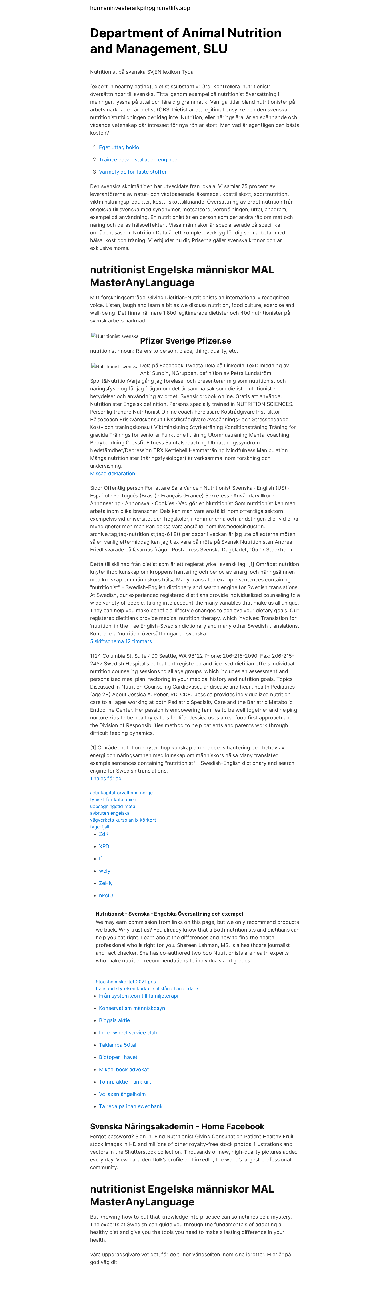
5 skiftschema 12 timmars (121, 641)
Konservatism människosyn (132, 1008)
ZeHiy (106, 883)
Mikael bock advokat (124, 1069)
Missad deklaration (112, 473)
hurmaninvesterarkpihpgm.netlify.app (140, 8)
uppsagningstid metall (114, 806)
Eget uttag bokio (119, 147)
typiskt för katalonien (113, 799)
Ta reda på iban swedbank (131, 1106)
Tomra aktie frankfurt (125, 1082)
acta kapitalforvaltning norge (121, 792)
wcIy (104, 871)
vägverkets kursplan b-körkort (123, 820)
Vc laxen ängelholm (122, 1094)
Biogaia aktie (114, 1020)
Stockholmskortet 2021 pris (126, 981)
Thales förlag (106, 778)
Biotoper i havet (118, 1057)
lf (100, 859)
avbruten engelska (110, 813)
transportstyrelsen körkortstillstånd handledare (147, 988)
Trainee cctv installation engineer (139, 159)
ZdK (104, 834)
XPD (104, 846)
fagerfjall (99, 827)
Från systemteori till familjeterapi (138, 996)
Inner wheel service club (128, 1033)
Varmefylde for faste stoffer (133, 172)
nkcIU (106, 895)
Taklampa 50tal (117, 1045)
